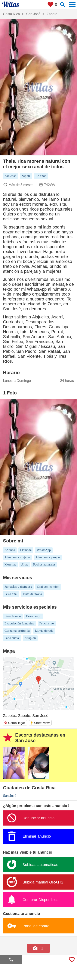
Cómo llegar (14, 723)
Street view (40, 723)
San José (9, 795)
